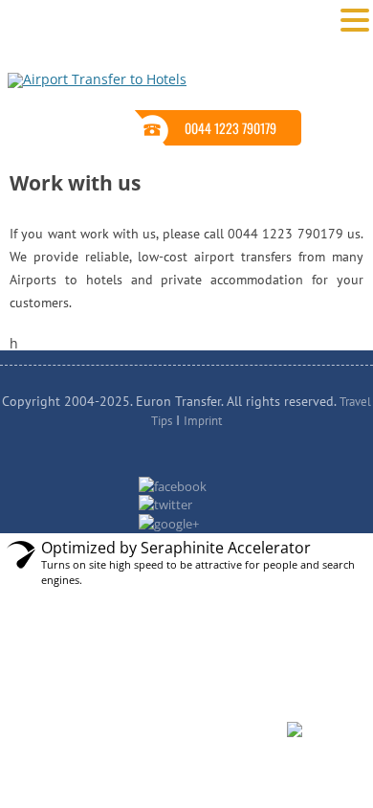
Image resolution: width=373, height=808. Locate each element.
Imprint (203, 421)
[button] (354, 19)
